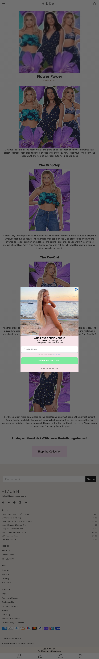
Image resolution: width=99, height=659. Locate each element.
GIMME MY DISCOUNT (49, 360)
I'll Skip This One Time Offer (49, 368)
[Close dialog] (76, 289)
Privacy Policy (56, 354)
